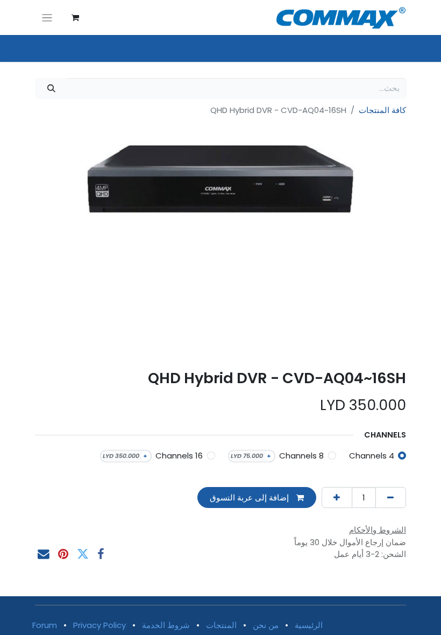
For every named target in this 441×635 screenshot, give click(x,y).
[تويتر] (83, 554)
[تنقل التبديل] (47, 17)
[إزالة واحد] (390, 497)
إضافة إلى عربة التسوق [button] (250, 497)
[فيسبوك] (100, 554)
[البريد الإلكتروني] (43, 554)
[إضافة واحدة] (337, 497)
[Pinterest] (63, 554)
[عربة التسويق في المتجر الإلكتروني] (75, 18)
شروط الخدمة (166, 625)
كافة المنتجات (382, 110)
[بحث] (51, 88)
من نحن (266, 625)
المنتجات (221, 625)
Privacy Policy (99, 625)
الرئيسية (309, 625)
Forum (44, 625)
